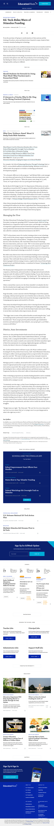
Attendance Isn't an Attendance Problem (26, 584)
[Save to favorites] (27, 33)
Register (6, 596)
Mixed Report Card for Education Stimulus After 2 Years (20, 147)
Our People (28, 792)
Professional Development (10, 513)
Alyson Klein (8, 472)
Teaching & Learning (29, 12)
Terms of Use (46, 822)
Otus (46, 603)
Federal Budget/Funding (17, 432)
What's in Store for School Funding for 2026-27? (37, 698)
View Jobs (9, 638)
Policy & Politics (17, 12)
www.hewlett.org (26, 438)
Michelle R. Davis (7, 533)
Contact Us (41, 784)
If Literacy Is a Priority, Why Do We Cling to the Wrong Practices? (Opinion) (19, 98)
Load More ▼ (27, 757)
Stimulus (28, 432)
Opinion (47, 12)
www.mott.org (6, 440)
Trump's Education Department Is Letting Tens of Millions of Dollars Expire (13, 738)
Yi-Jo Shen (31, 707)
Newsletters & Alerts (30, 806)
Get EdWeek (29, 801)
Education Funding (9, 17)
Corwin (29, 599)
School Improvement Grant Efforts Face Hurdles (21, 468)
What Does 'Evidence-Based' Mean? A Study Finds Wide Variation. (18, 134)
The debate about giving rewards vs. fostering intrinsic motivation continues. (18, 81)
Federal (7, 464)
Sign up (37, 553)
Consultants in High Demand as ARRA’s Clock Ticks (18, 153)
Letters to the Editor (42, 787)
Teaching (5, 71)
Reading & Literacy (8, 94)
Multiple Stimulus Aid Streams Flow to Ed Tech (18, 529)
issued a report (42, 220)
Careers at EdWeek (30, 797)
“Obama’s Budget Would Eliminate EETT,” (25, 199)
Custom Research (42, 818)
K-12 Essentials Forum (9, 578)
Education (6, 525)
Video (41, 694)
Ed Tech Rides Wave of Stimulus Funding (15, 151)
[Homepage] (27, 3)
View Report (27, 499)
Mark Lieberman (7, 710)
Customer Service (42, 792)
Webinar (22, 579)
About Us (28, 784)
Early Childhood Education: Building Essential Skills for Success (9, 582)
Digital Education (39, 424)
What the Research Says (13, 131)
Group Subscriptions (30, 809)
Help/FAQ (40, 790)
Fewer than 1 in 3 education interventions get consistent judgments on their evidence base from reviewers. (19, 139)
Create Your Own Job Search (26, 665)
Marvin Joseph (39, 705)
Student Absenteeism (25, 577)
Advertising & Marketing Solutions (43, 806)
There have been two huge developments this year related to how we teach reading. (19, 102)
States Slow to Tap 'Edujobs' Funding (20, 480)
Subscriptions (29, 804)
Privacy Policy (30, 821)
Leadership (8, 12)
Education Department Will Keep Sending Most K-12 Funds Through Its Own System (12, 699)
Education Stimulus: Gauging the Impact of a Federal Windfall (22, 160)
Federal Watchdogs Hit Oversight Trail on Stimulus (18, 149)
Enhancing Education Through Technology (31, 164)
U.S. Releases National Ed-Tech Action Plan (18, 516)
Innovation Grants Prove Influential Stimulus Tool (18, 155)
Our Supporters (29, 795)
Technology (39, 12)
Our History (28, 790)
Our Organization (30, 787)
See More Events (27, 614)
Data (4, 131)
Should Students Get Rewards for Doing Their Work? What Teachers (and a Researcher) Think (19, 76)
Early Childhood (7, 576)
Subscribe (45, 3)
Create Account (11, 777)
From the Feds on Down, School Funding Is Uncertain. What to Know (38, 738)
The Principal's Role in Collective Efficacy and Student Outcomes (42, 587)
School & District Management (41, 579)
